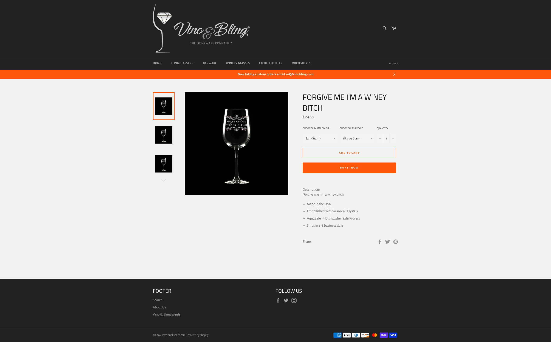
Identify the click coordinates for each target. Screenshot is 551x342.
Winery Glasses (238, 63)
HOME (157, 63)
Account (393, 63)
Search (158, 300)
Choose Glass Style (351, 128)
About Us (159, 307)
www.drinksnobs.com (174, 335)
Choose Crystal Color (316, 128)
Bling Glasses (181, 63)
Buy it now (349, 167)
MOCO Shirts (301, 63)
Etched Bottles (270, 63)
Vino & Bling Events (166, 314)
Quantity (382, 128)
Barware (210, 63)
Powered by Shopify (198, 335)
